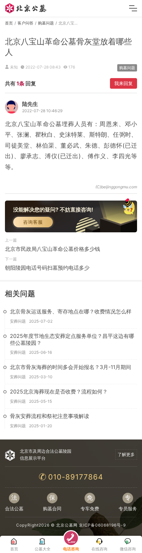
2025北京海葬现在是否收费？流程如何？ (59, 391)
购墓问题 (46, 23)
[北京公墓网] (26, 8)
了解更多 (126, 454)
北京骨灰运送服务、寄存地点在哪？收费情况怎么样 (70, 311)
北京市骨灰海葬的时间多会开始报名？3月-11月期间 (70, 367)
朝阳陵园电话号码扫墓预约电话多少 (47, 267)
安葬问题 (18, 321)
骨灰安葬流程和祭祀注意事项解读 (49, 416)
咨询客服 (33, 222)
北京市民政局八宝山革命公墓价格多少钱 (52, 249)
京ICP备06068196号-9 (102, 525)
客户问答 (25, 23)
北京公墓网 (67, 525)
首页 (9, 23)
